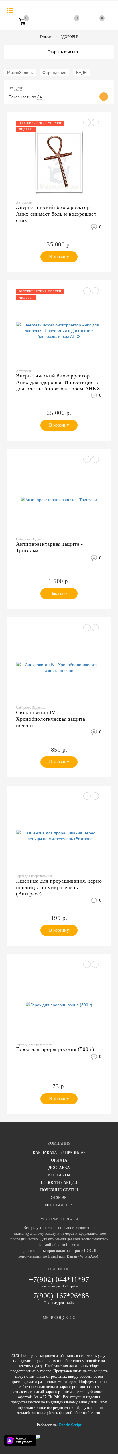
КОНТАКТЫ (59, 1175)
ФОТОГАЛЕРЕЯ (59, 1205)
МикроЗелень (20, 72)
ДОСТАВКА (59, 1168)
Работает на (59, 1425)
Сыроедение (54, 72)
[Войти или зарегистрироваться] (48, 24)
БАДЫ (81, 72)
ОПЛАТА (59, 1160)
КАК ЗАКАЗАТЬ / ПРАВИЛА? (59, 1152)
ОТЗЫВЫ (59, 1198)
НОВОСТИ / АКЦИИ (59, 1182)
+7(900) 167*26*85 (59, 1296)
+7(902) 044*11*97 (59, 1279)
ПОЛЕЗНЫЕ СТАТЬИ (59, 1190)
